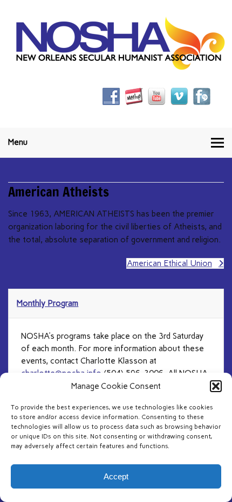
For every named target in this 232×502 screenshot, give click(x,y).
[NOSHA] (120, 67)
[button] (215, 386)
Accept (116, 476)
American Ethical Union (169, 263)
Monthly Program (47, 303)
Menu (18, 142)
